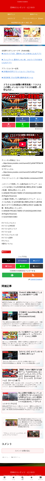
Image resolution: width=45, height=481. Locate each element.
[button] (36, 125)
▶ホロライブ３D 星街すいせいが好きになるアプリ (21, 53)
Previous (2, 35)
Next (43, 35)
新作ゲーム (7, 252)
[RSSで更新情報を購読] (33, 275)
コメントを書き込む (22, 451)
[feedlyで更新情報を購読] (12, 275)
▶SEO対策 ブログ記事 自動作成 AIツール (17, 77)
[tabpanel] (13, 35)
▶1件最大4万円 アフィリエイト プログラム (18, 71)
